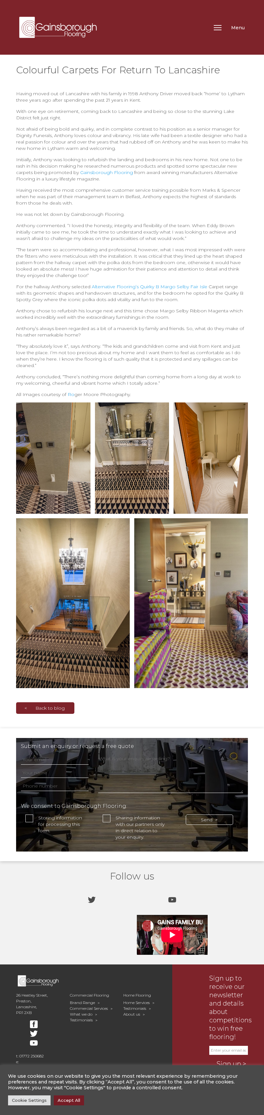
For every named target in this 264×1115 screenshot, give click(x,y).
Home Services (136, 1002)
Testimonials (81, 1020)
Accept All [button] (69, 1100)
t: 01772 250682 (30, 1056)
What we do (81, 1014)
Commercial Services (89, 1008)
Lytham (236, 94)
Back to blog (50, 708)
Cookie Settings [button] (29, 1100)
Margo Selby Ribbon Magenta (194, 311)
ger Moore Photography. (102, 394)
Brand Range (82, 1002)
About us (131, 1014)
